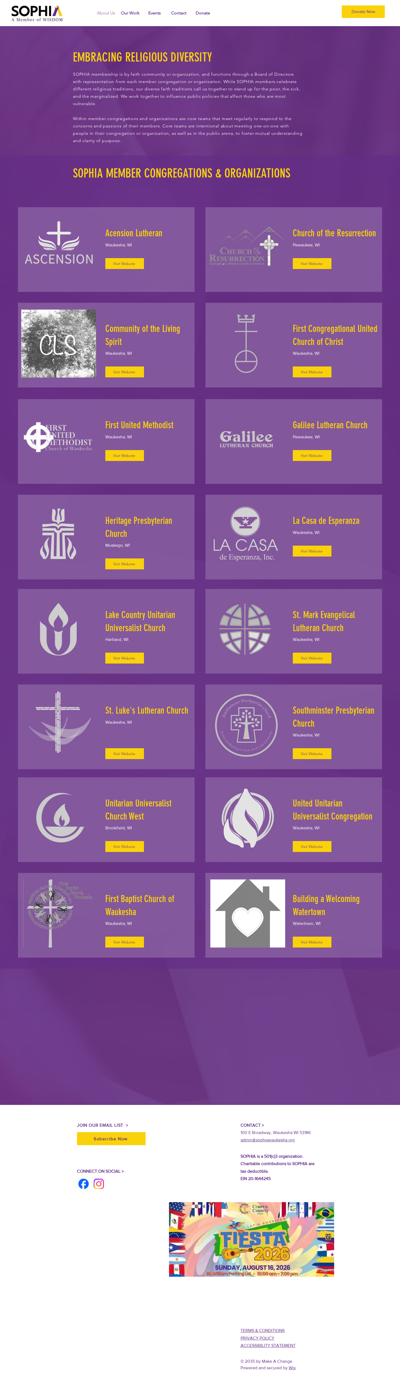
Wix (292, 1367)
